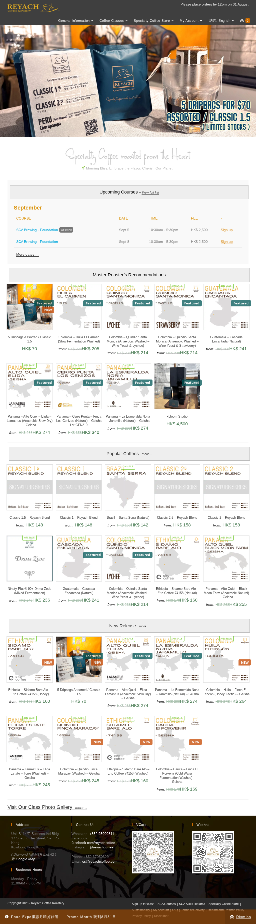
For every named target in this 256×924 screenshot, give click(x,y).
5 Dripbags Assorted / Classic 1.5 (29, 339)
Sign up (227, 230)
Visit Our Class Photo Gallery (47, 807)
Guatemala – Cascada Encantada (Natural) (226, 339)
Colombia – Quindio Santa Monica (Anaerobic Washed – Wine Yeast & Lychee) (128, 341)
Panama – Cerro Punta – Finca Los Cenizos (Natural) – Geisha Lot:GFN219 (79, 421)
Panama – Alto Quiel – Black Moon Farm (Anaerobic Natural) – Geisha (226, 593)
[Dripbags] (128, 81)
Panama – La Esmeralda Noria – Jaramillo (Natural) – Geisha (128, 419)
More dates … (27, 254)
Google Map (25, 859)
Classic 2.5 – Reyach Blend (177, 517)
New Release (129, 625)
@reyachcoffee (102, 847)
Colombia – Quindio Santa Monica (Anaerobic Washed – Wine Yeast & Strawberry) (177, 341)
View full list (150, 192)
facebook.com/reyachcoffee (93, 843)
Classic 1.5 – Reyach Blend (30, 517)
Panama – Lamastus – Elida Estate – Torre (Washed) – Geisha (29, 773)
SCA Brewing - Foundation (37, 230)
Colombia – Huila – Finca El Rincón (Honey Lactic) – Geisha (227, 692)
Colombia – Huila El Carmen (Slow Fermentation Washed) (79, 339)
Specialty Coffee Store (223, 904)
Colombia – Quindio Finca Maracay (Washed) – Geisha (79, 771)
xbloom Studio (177, 416)
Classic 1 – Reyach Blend (79, 517)
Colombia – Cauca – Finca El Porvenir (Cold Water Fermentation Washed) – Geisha (177, 775)
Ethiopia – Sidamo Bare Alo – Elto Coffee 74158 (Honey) (29, 692)
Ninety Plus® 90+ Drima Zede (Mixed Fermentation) (29, 591)
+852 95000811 (102, 834)
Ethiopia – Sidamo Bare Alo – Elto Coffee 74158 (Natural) (177, 591)
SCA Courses (167, 904)
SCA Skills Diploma (192, 904)
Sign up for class (143, 904)
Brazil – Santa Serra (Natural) (128, 517)
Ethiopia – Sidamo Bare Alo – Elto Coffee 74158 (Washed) (128, 771)
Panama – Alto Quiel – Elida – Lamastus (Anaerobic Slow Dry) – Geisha (29, 421)
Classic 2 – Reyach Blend (226, 517)
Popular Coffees (129, 453)
